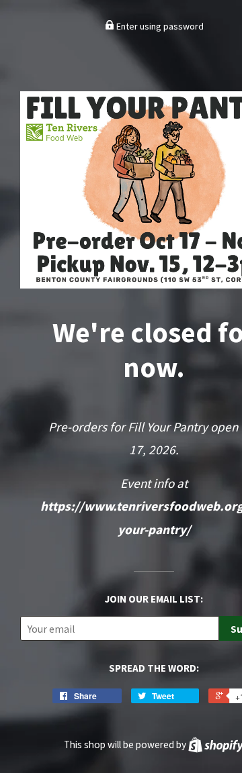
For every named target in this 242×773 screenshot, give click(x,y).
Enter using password (159, 26)
